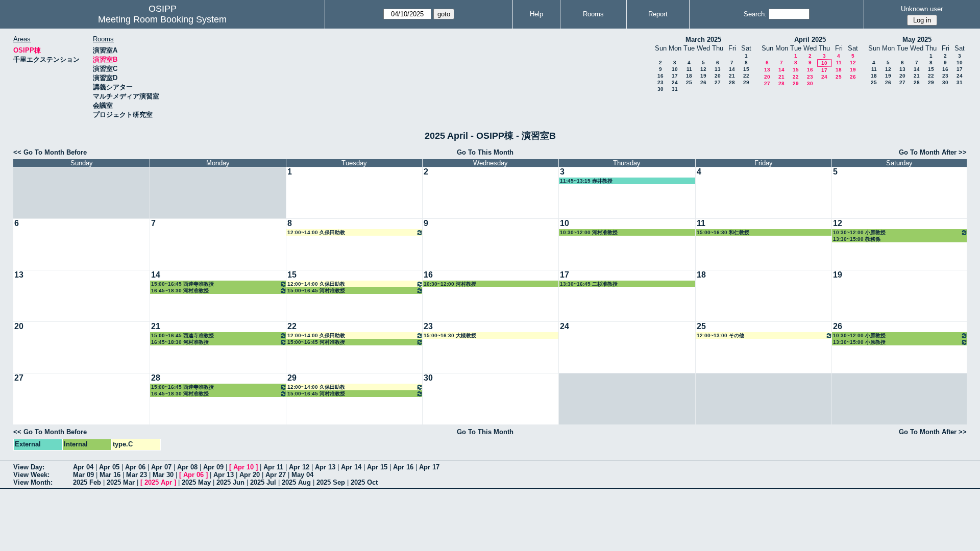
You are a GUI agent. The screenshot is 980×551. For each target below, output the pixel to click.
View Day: (28, 467)
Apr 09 (213, 467)
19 (703, 76)
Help (536, 14)
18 (689, 76)
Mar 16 (110, 475)
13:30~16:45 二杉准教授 (589, 284)
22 (746, 76)
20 (718, 76)
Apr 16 (403, 467)
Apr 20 (249, 475)
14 (732, 69)
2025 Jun (230, 482)
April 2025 (810, 39)
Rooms (593, 14)
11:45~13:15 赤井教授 (586, 181)
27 (718, 82)
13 (718, 69)
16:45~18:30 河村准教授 (180, 290)
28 (732, 82)
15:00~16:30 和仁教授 (723, 232)
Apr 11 (273, 467)
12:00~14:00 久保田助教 (316, 232)
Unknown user (922, 9)
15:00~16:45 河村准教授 (316, 290)
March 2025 (703, 39)
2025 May (196, 482)
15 (746, 69)
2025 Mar (121, 482)
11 (689, 69)
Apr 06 (135, 467)
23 (660, 82)
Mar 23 (136, 475)
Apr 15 (377, 467)
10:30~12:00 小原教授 (859, 232)
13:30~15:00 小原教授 (859, 342)
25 (689, 82)
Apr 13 (325, 467)
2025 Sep (330, 482)
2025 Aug (296, 482)
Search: (755, 14)
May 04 (302, 475)
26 (703, 82)
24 (675, 82)
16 (660, 76)
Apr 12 (299, 467)
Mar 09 (83, 475)
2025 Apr (158, 482)
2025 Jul (263, 482)
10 (675, 69)
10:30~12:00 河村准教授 (589, 232)
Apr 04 (83, 467)
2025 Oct (364, 482)
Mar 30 (163, 475)
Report (658, 14)
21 (732, 76)
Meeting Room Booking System (162, 19)
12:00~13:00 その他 (720, 335)
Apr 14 (351, 467)
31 (675, 89)
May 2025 (917, 39)
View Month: (33, 482)
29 (746, 82)
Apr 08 (187, 467)
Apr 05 (109, 467)
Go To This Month (485, 152)
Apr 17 (429, 467)
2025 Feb (87, 482)
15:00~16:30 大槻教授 (450, 335)
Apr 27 (275, 475)
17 (675, 76)
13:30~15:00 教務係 (856, 239)
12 (703, 69)
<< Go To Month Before (50, 152)
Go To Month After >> (933, 152)
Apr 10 (243, 467)
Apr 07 (161, 467)
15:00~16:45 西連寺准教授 (182, 284)
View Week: (31, 475)
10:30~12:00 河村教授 (450, 284)
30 (660, 89)
